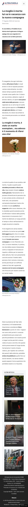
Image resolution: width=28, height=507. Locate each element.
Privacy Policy (14, 504)
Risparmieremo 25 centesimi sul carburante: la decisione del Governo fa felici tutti (13, 464)
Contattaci (14, 493)
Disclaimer (21, 504)
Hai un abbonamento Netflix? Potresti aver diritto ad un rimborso (13, 417)
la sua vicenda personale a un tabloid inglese (13, 115)
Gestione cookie (24, 505)
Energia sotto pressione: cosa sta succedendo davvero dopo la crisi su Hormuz (13, 390)
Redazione (6, 504)
